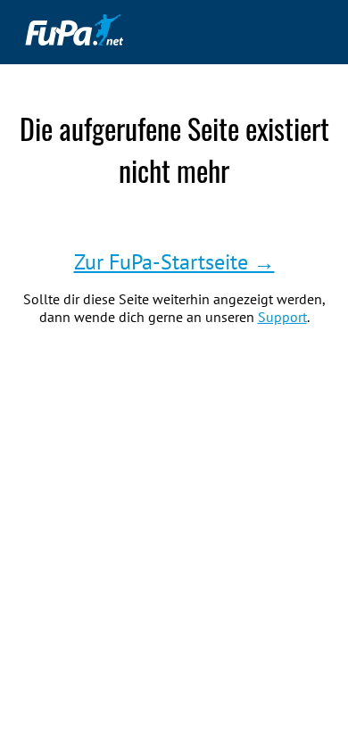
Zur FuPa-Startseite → (174, 262)
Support (282, 317)
